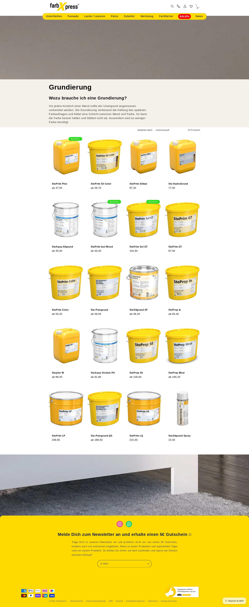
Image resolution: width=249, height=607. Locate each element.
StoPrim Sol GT (139, 247)
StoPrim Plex (59, 184)
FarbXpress (61, 601)
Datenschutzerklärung (96, 601)
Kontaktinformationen (135, 601)
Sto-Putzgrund (99, 310)
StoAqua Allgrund (62, 247)
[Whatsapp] (129, 524)
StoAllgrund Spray (179, 436)
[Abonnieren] (148, 563)
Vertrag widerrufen (169, 601)
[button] (54, 16)
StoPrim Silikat (138, 184)
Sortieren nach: (145, 130)
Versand (119, 601)
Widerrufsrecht (76, 601)
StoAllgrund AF (139, 310)
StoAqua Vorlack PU (103, 373)
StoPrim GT (175, 247)
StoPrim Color (60, 310)
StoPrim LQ (136, 436)
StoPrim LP (58, 436)
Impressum (153, 601)
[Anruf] (179, 6)
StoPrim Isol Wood (102, 247)
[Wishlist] (191, 6)
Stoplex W (58, 373)
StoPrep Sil (136, 373)
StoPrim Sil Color (101, 184)
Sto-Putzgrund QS (101, 436)
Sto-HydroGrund (178, 184)
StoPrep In (174, 310)
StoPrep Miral (176, 373)
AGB (111, 601)
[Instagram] (120, 524)
